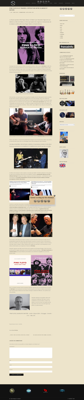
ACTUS (27, 12)
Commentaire (12, 346)
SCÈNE (55, 3)
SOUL (61, 29)
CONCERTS (61, 3)
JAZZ (61, 27)
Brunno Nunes (62, 64)
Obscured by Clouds (41, 136)
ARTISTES (34, 3)
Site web (10, 369)
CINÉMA (61, 36)
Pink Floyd (44, 66)
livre (13, 330)
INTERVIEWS (67, 3)
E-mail (10, 364)
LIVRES (50, 3)
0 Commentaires (22, 12)
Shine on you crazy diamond (38, 101)
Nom (10, 360)
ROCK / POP (31, 12)
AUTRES (61, 37)
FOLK (61, 30)
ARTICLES (28, 3)
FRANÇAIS (62, 32)
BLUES (61, 25)
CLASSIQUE (62, 34)
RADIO (73, 3)
